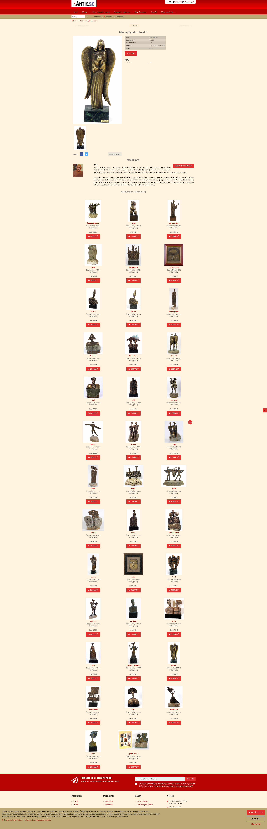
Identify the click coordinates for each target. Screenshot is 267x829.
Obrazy (84, 12)
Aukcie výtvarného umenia (101, 12)
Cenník (76, 801)
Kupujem (130, 53)
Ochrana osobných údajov (12, 820)
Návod (76, 805)
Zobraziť (94, 236)
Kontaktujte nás (142, 801)
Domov (75, 21)
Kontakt (154, 12)
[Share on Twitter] (86, 154)
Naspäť (134, 25)
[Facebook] (81, 154)
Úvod (75, 12)
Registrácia (109, 16)
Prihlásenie (97, 16)
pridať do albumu (114, 154)
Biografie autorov (141, 12)
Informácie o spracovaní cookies (38, 820)
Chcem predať (120, 16)
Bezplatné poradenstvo (122, 12)
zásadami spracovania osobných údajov (167, 786)
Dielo (81, 21)
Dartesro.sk (178, 2)
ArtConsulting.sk (188, 2)
